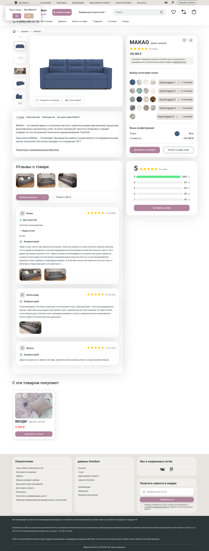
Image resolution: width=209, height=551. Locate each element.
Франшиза (62, 3)
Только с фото (63, 197)
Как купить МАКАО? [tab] (68, 117)
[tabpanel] (67, 138)
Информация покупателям (91, 12)
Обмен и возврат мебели (28, 480)
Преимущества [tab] (48, 117)
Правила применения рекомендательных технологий (41, 500)
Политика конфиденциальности (31, 496)
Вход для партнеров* (88, 495)
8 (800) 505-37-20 (28, 21)
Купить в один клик (178, 149)
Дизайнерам (78, 3)
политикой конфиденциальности (156, 507)
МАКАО (37, 31)
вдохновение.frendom (100, 3)
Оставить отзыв (161, 208)
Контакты (141, 3)
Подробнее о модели (33, 434)
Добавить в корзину (145, 149)
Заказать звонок (187, 2)
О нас (81, 472)
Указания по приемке (26, 472)
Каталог (82, 468)
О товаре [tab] (20, 117)
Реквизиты (21, 492)
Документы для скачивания (29, 484)
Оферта (19, 476)
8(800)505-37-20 (179, 62)
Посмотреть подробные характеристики (37, 150)
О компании (45, 3)
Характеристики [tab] (33, 117)
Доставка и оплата (25, 488)
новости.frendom (123, 3)
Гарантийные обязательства (29, 468)
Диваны (25, 31)
